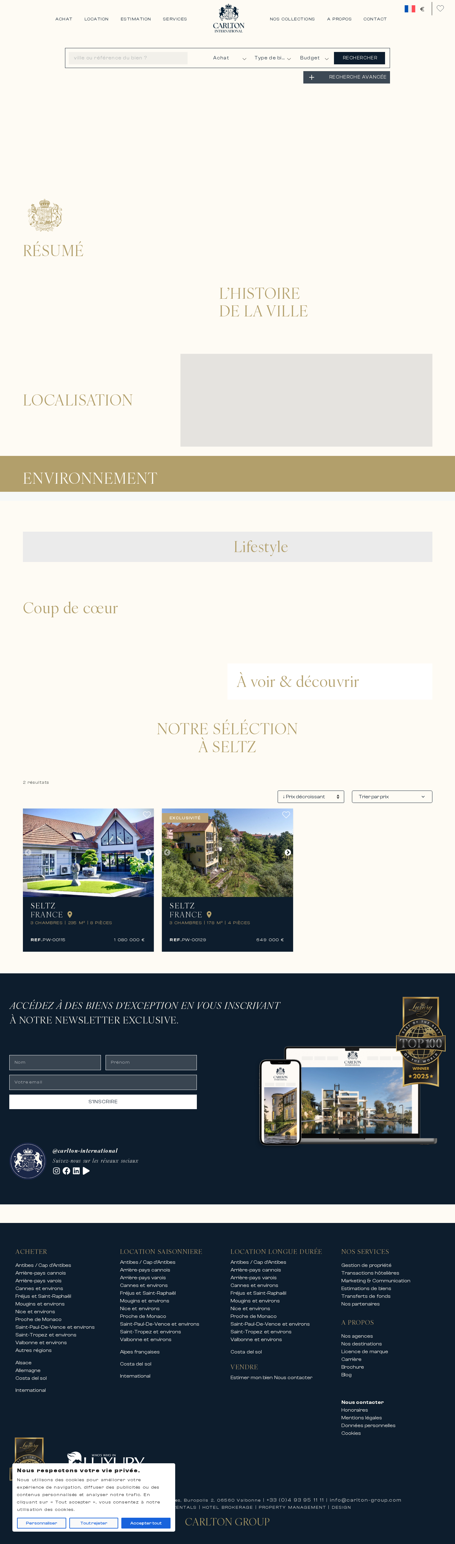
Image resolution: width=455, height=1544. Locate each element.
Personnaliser (41, 1523)
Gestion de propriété (366, 1265)
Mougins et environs (40, 1304)
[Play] (86, 1171)
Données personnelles (368, 1425)
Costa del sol (31, 1378)
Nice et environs (35, 1312)
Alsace (23, 1363)
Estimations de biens (366, 1288)
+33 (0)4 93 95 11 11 (295, 1500)
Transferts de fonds (366, 1296)
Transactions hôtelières (370, 1273)
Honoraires (354, 1410)
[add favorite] (148, 815)
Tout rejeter (93, 1523)
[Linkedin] (76, 1171)
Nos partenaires (360, 1304)
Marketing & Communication (375, 1281)
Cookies (351, 1433)
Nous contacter (293, 1377)
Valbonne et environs (41, 1342)
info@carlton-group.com (366, 1500)
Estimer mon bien (252, 1377)
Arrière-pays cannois (40, 1273)
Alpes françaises (140, 1352)
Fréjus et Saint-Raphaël (43, 1296)
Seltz (43, 905)
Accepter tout (146, 1523)
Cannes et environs (39, 1288)
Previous (28, 852)
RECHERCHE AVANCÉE (358, 77)
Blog (346, 1375)
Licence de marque (364, 1351)
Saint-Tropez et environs (45, 1335)
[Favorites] (440, 8)
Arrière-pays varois (38, 1281)
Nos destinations (361, 1344)
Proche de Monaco (38, 1319)
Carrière (351, 1359)
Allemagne (28, 1370)
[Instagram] (56, 1171)
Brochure (352, 1367)
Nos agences (357, 1336)
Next (148, 852)
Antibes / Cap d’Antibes (43, 1265)
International (30, 1390)
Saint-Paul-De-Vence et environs (55, 1327)
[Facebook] (66, 1171)
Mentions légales (361, 1418)
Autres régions (33, 1350)
